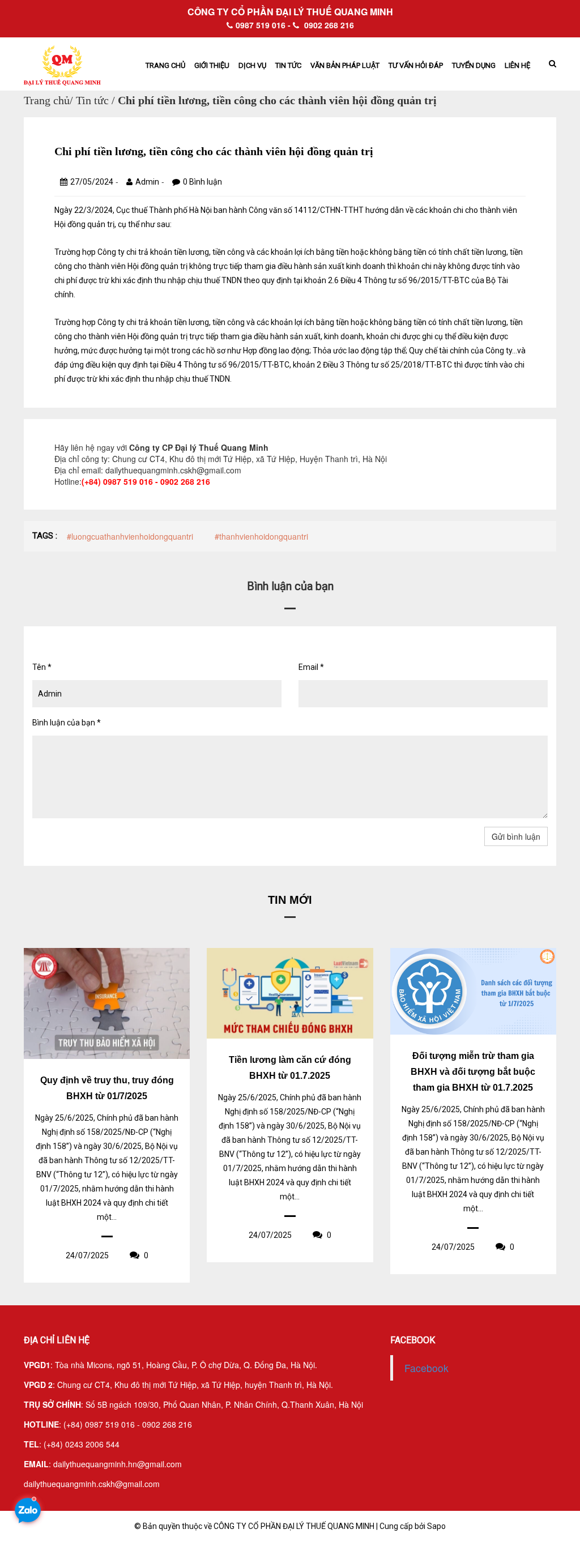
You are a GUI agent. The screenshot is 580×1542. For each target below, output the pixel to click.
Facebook (426, 1368)
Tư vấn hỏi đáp (416, 65)
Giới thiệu (211, 65)
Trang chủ (165, 65)
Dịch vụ (252, 65)
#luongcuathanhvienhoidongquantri (130, 536)
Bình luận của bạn (66, 722)
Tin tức (288, 65)
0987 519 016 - (263, 25)
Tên (42, 667)
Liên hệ (517, 65)
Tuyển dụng (474, 65)
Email (311, 667)
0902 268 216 (328, 25)
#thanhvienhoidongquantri (261, 536)
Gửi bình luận (516, 836)
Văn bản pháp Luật (344, 65)
